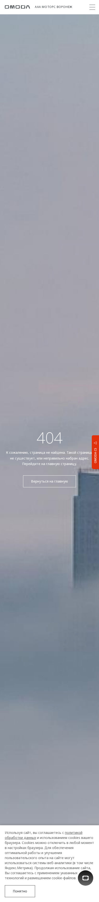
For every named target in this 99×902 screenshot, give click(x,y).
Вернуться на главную (49, 481)
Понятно (20, 891)
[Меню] (92, 7)
